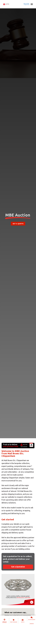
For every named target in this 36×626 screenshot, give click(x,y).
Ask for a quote (31, 619)
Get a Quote (18, 223)
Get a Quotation (18, 567)
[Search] (31, 623)
